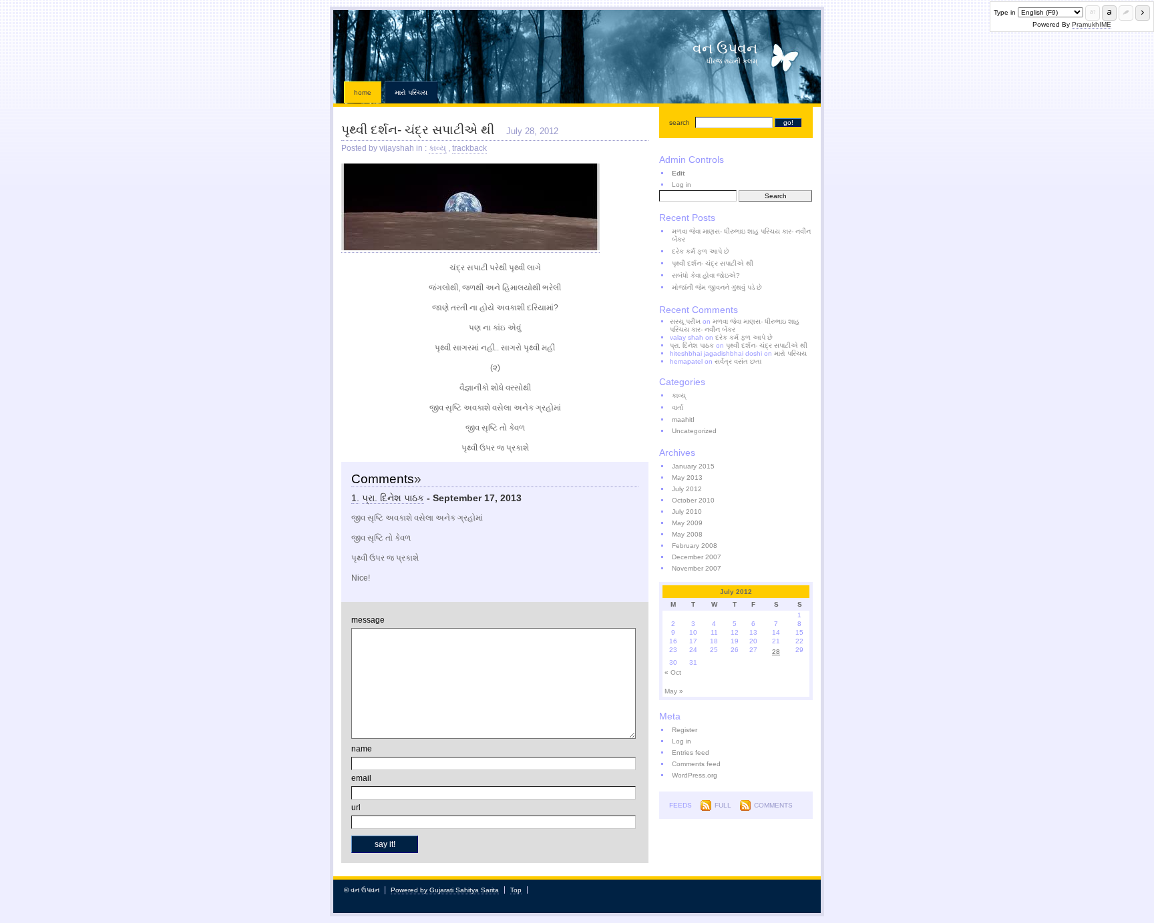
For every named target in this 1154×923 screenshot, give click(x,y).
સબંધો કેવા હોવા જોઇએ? (706, 275)
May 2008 (687, 534)
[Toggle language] (1109, 13)
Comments (773, 805)
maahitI (683, 419)
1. (355, 498)
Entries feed (690, 752)
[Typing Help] (1092, 13)
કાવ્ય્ (437, 148)
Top (516, 890)
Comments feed (696, 763)
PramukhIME (1091, 24)
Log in (681, 184)
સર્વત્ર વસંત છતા (738, 361)
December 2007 (696, 557)
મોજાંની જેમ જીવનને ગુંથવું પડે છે (717, 287)
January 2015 (693, 466)
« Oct (672, 672)
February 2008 (694, 545)
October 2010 (693, 500)
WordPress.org (694, 775)
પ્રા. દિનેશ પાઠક (393, 498)
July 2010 (687, 511)
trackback (469, 148)
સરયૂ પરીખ (685, 321)
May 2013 (687, 477)
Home (362, 92)
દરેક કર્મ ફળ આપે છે (700, 251)
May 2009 (687, 523)
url (356, 807)
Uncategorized (694, 430)
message (368, 620)
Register (684, 729)
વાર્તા (677, 407)
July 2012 (687, 489)
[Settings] (1126, 13)
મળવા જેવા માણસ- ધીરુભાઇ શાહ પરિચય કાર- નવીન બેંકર (741, 235)
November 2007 (696, 568)
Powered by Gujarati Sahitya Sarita (445, 890)
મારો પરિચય (411, 92)
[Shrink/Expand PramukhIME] (1142, 13)
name (361, 748)
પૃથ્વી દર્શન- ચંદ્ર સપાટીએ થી (417, 130)
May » (673, 691)
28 (776, 651)
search (679, 122)
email (361, 778)
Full (723, 805)
